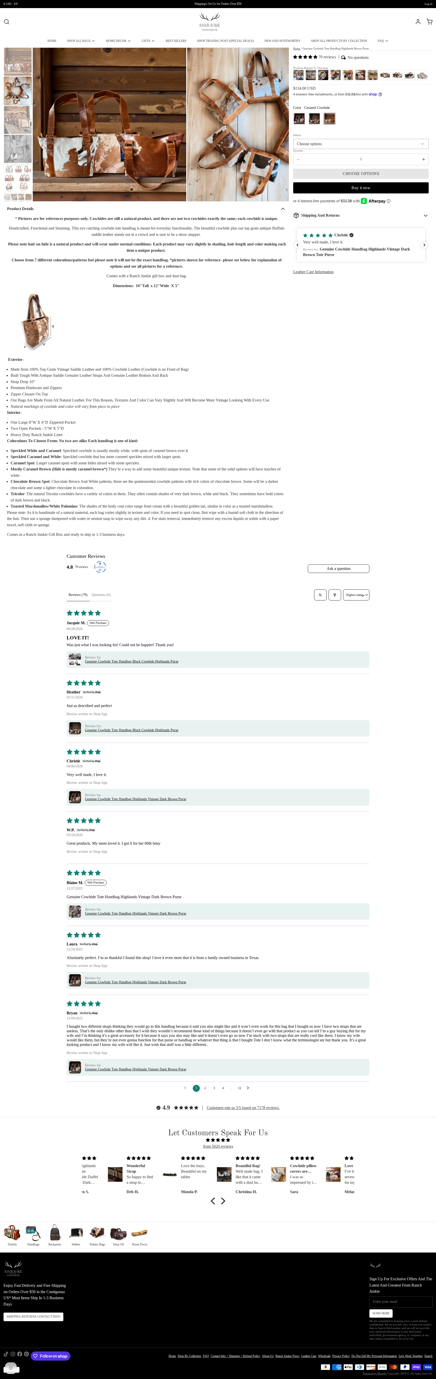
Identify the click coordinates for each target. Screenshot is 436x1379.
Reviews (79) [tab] (78, 595)
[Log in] (416, 22)
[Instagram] (12, 1356)
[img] (218, 1140)
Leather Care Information (313, 272)
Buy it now (360, 187)
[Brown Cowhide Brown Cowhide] (299, 119)
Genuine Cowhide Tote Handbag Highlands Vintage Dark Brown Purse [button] (135, 799)
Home (296, 48)
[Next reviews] (424, 245)
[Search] (7, 22)
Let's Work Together (411, 1356)
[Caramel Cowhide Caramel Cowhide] (329, 119)
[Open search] (320, 594)
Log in (428, 4)
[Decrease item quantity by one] (298, 159)
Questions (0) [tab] (101, 595)
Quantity (298, 150)
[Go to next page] (249, 1088)
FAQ (381, 41)
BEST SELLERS (176, 41)
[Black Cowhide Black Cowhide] (314, 119)
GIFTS (146, 41)
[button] (305, 57)
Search (428, 1356)
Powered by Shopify (375, 1373)
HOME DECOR (116, 41)
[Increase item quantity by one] (423, 159)
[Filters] (335, 594)
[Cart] (427, 22)
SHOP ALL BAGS (79, 41)
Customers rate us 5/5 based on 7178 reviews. (243, 1108)
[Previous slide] (40, 124)
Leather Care (308, 1356)
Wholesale (324, 1356)
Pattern (297, 135)
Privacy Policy (341, 1356)
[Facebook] (19, 1356)
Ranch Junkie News (287, 1356)
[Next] (424, 74)
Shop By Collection (189, 1356)
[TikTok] (6, 1356)
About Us (268, 1356)
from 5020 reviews (218, 1146)
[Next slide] (282, 124)
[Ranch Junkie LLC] (210, 22)
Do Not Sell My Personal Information (374, 1356)
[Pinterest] (26, 1356)
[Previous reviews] (297, 245)
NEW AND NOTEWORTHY (282, 41)
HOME (52, 41)
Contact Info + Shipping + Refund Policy (235, 1356)
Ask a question (338, 568)
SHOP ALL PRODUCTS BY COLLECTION (339, 41)
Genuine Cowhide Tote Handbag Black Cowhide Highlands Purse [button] (131, 661)
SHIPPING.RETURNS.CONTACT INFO (34, 1316)
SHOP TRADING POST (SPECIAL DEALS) (225, 41)
